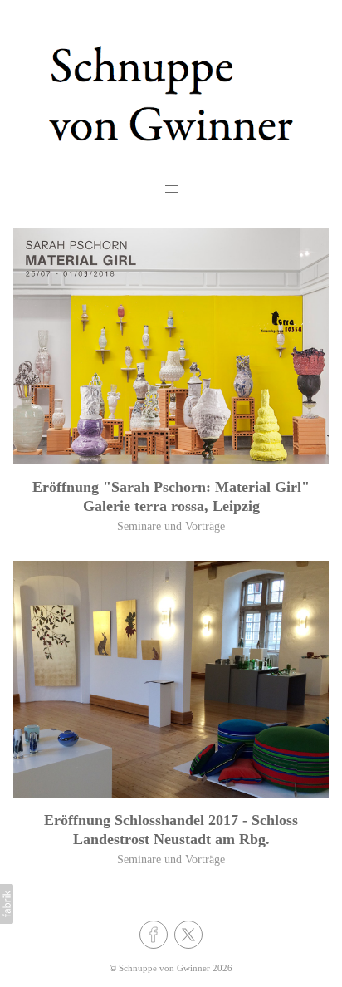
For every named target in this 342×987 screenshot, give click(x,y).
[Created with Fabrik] (6, 904)
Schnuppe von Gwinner (164, 968)
